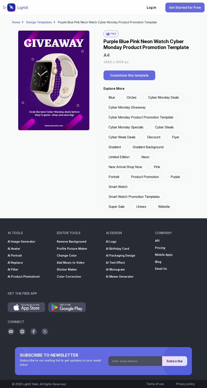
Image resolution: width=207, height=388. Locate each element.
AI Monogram (115, 269)
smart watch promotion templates (134, 197)
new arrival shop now (125, 167)
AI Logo (111, 241)
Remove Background (71, 241)
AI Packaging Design (120, 255)
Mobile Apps (164, 254)
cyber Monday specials (126, 127)
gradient (115, 147)
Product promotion (145, 177)
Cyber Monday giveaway (127, 107)
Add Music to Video (70, 262)
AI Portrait (15, 255)
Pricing (160, 247)
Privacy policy (185, 384)
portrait (114, 177)
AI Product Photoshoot (24, 276)
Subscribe (175, 361)
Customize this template (129, 75)
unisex (141, 207)
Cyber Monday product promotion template (141, 117)
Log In (151, 7)
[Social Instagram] (22, 331)
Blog (158, 261)
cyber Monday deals (163, 97)
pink (157, 167)
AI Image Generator (21, 241)
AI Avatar (14, 248)
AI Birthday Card (117, 248)
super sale (117, 207)
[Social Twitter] (45, 331)
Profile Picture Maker (72, 248)
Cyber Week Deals (122, 137)
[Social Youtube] (11, 331)
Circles (131, 97)
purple (175, 177)
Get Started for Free (185, 7)
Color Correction (69, 276)
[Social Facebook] (33, 331)
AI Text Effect (115, 262)
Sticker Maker (67, 269)
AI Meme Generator (120, 276)
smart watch (118, 187)
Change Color (67, 255)
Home (16, 22)
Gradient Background (148, 147)
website (164, 207)
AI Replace (15, 262)
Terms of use (155, 384)
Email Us (161, 268)
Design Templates (39, 22)
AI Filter (13, 269)
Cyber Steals (164, 127)
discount (153, 137)
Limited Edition (119, 157)
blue (112, 97)
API (157, 240)
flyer (175, 137)
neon (145, 157)
